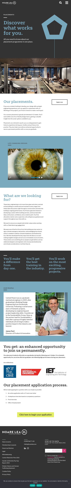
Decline (39, 485)
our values (18, 225)
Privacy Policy (6, 474)
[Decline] (69, 483)
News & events (6, 442)
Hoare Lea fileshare (8, 448)
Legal (3, 451)
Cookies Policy (6, 471)
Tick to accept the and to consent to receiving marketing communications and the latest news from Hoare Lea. (56, 459)
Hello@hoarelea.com (30, 444)
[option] (35, 314)
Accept (33, 485)
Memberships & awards (9, 445)
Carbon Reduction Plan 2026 (10, 457)
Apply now (59, 102)
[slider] (35, 177)
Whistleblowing (7, 454)
